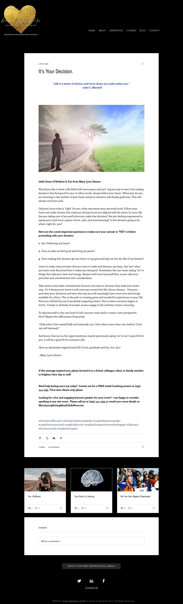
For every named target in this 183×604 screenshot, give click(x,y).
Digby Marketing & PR (74, 601)
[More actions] (142, 63)
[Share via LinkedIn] (54, 438)
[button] (155, 44)
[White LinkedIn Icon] (91, 580)
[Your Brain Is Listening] (91, 479)
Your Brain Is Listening (84, 496)
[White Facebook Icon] (103, 580)
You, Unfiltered (34, 496)
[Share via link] (61, 438)
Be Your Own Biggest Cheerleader (135, 496)
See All (156, 463)
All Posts (28, 44)
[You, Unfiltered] (45, 479)
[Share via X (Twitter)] (47, 438)
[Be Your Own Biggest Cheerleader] (138, 479)
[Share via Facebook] (40, 438)
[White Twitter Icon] (79, 580)
